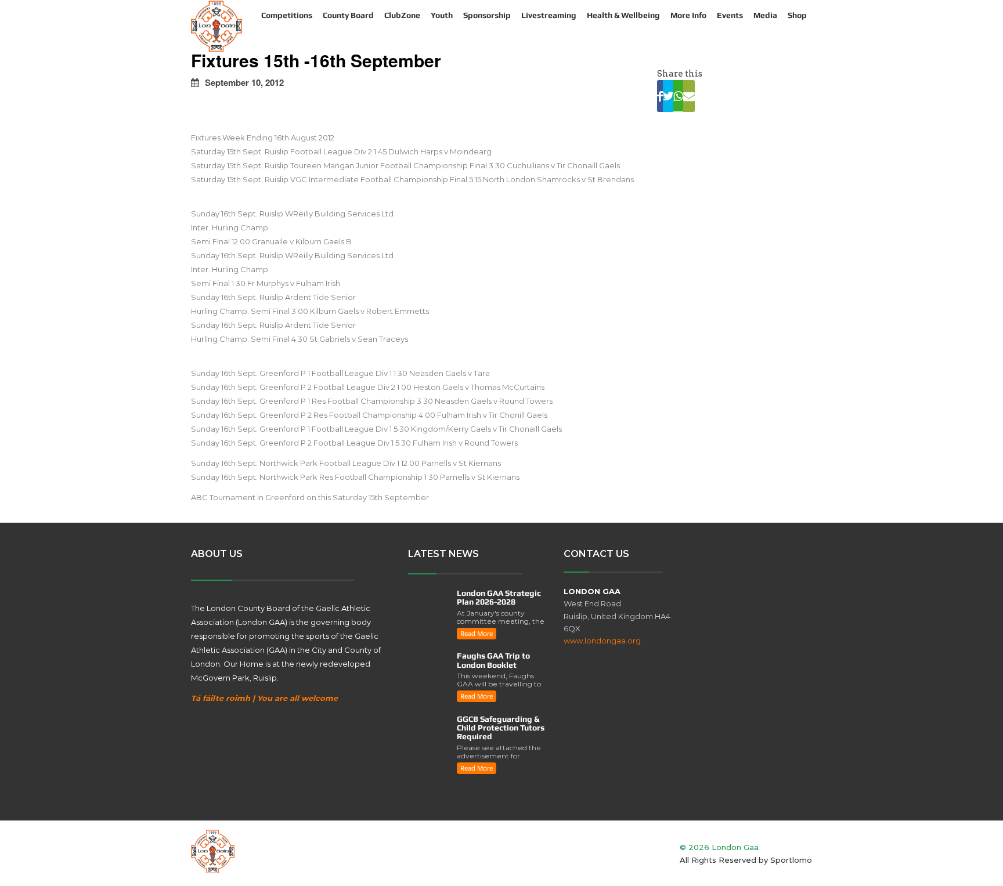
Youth (442, 15)
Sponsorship (487, 15)
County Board (348, 15)
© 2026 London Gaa (719, 847)
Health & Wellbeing (623, 15)
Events (730, 15)
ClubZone (402, 15)
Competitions (286, 15)
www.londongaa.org (602, 640)
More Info (688, 15)
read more (476, 634)
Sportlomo (791, 860)
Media (765, 15)
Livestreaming (548, 15)
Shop (797, 15)
